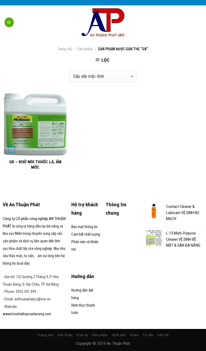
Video (134, 335)
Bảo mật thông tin (84, 227)
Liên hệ (163, 335)
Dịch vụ (82, 335)
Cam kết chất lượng (85, 234)
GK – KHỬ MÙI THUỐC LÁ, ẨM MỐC (35, 164)
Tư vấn (148, 335)
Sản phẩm (85, 49)
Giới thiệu (65, 335)
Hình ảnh (119, 335)
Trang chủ (65, 49)
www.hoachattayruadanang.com (27, 314)
